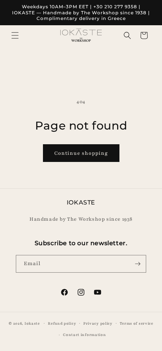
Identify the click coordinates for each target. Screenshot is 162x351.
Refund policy (62, 323)
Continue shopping (81, 153)
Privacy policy (98, 323)
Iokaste (32, 322)
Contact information (84, 334)
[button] (15, 35)
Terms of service (136, 323)
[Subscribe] (137, 264)
